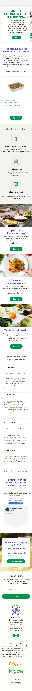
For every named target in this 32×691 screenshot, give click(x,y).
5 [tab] (19, 113)
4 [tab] (17, 113)
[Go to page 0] (13, 526)
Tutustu (16, 38)
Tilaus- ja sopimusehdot (16, 630)
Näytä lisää (16, 118)
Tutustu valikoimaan (16, 561)
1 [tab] (12, 113)
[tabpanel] (16, 93)
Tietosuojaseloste (16, 628)
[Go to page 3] (17, 526)
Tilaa (16, 596)
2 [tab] (14, 113)
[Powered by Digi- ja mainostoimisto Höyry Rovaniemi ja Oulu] (16, 682)
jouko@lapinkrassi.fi (16, 620)
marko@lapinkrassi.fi (16, 622)
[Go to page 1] (14, 526)
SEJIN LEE (13, 508)
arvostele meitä (14, 503)
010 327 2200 (17, 624)
